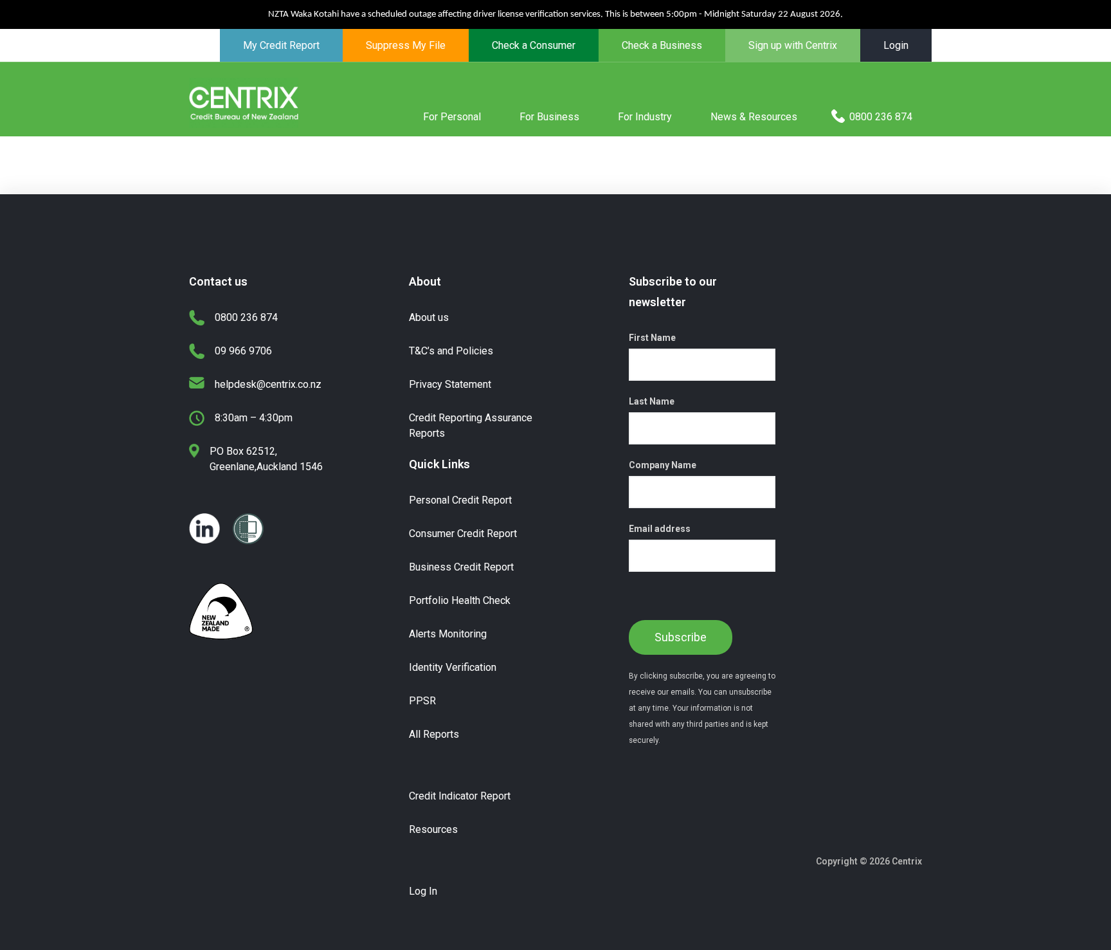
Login (895, 45)
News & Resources (753, 117)
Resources (433, 829)
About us (429, 317)
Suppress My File (406, 45)
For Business (549, 117)
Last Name (651, 401)
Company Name (662, 465)
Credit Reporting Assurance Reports (470, 425)
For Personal (452, 117)
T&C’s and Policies (451, 351)
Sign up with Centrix (792, 45)
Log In (423, 891)
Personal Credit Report (460, 500)
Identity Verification (452, 667)
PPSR (422, 701)
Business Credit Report (461, 567)
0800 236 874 (880, 117)
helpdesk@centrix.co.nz (268, 384)
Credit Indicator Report (459, 796)
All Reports (434, 734)
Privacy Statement (450, 384)
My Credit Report (281, 45)
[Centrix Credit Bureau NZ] (243, 102)
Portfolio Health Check (459, 600)
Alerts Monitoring (448, 634)
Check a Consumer (533, 45)
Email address (660, 529)
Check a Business (662, 45)
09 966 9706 (243, 351)
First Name (652, 338)
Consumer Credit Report (463, 533)
